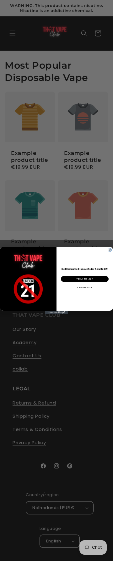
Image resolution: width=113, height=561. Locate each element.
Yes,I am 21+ (84, 279)
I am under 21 (84, 287)
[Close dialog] (109, 250)
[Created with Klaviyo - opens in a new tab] (56, 312)
